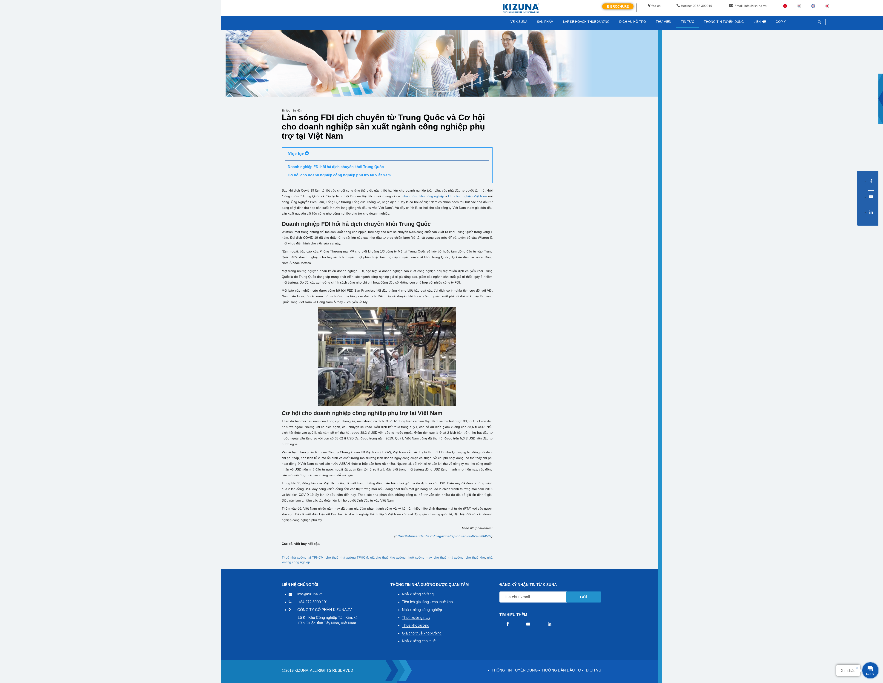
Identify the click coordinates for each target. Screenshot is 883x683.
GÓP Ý (781, 21)
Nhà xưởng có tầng (418, 594)
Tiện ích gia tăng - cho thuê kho (427, 602)
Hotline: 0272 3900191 (697, 6)
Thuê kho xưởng (415, 625)
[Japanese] (827, 6)
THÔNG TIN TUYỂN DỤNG (515, 670)
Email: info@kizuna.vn (750, 6)
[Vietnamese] (785, 6)
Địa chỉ (656, 6)
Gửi (583, 597)
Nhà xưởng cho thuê (419, 641)
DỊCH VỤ (593, 670)
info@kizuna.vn (310, 594)
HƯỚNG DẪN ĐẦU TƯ (561, 670)
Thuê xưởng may (416, 618)
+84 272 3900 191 (313, 602)
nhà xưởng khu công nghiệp (423, 196)
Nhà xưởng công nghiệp (422, 610)
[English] (813, 6)
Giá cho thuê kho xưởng (422, 633)
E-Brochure (618, 6)
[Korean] (799, 6)
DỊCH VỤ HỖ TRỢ (632, 21)
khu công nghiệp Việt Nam (467, 196)
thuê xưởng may (419, 557)
